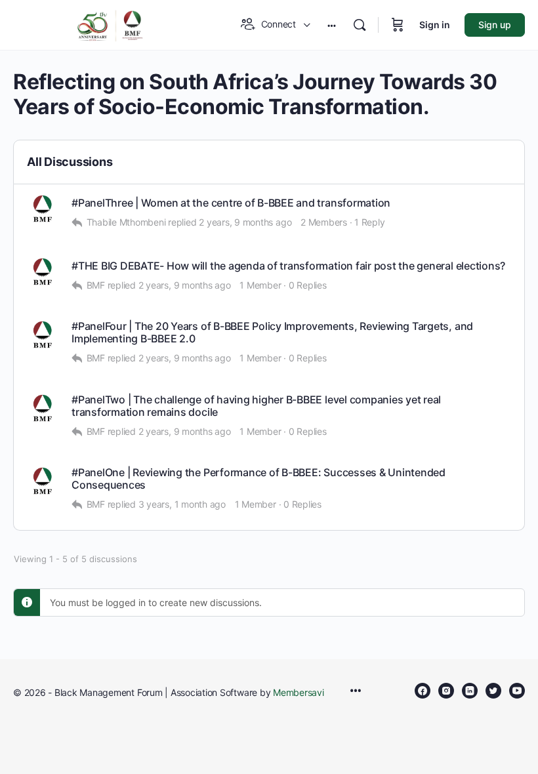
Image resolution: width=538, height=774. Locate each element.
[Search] (359, 25)
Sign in (434, 24)
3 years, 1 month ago (182, 504)
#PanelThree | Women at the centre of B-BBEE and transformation (231, 203)
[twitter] (493, 691)
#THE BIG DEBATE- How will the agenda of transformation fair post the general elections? (288, 266)
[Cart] (397, 25)
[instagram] (446, 691)
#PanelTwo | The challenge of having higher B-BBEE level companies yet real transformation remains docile (256, 406)
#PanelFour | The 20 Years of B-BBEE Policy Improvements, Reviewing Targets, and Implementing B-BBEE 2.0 (272, 332)
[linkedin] (470, 691)
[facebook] (422, 691)
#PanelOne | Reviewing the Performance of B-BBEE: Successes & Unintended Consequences (258, 478)
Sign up (494, 24)
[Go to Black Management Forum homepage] (110, 23)
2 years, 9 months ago (245, 222)
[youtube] (517, 691)
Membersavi (298, 692)
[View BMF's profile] (42, 210)
